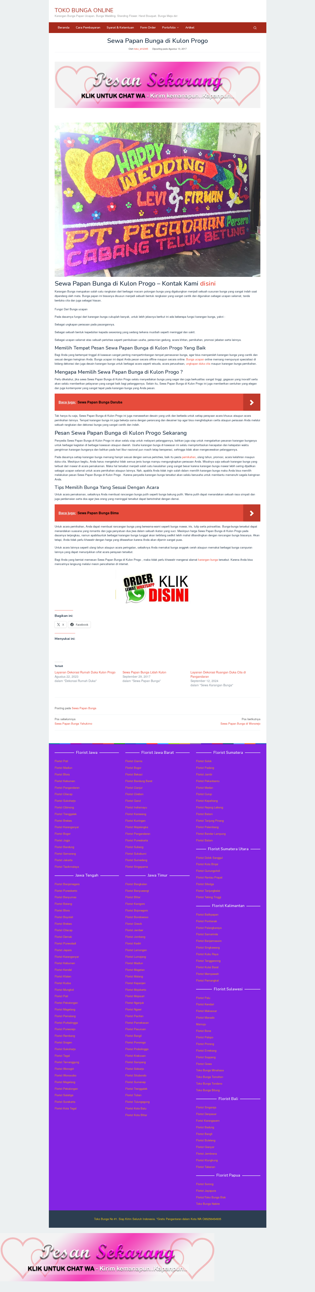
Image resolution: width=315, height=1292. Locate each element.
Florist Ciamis (133, 761)
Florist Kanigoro (135, 904)
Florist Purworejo (65, 1029)
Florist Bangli (204, 1134)
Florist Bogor (62, 834)
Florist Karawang (135, 814)
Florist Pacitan (134, 1016)
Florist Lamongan (136, 950)
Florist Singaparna (136, 867)
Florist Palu (203, 998)
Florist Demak (63, 937)
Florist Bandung (64, 847)
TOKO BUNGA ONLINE (84, 10)
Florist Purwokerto (66, 891)
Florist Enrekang (206, 1050)
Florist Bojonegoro (136, 910)
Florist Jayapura (206, 1191)
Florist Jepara (63, 950)
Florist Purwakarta (136, 840)
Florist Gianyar (205, 1147)
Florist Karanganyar (67, 827)
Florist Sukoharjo (65, 801)
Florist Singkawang (208, 947)
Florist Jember (134, 930)
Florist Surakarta (65, 1102)
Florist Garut (133, 801)
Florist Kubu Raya (207, 954)
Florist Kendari (205, 1004)
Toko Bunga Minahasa (210, 1070)
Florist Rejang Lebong (209, 807)
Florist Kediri (133, 943)
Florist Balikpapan (207, 914)
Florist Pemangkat (207, 980)
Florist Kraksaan (135, 1056)
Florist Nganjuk (134, 1003)
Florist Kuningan (135, 820)
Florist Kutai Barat (207, 967)
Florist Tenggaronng (208, 961)
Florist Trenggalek (66, 814)
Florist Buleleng (205, 1140)
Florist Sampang (135, 1062)
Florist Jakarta (63, 860)
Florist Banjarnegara (67, 884)
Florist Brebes (63, 820)
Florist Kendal (63, 970)
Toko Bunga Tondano (209, 1083)
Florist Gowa (204, 1064)
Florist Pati (61, 761)
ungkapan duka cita (198, 363)
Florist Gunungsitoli (208, 871)
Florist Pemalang (65, 1016)
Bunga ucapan (195, 359)
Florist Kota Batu (135, 1108)
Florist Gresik (133, 924)
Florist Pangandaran (67, 787)
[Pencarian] (255, 27)
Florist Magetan (135, 970)
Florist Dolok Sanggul (209, 858)
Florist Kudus (63, 983)
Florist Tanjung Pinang (210, 820)
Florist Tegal (62, 1056)
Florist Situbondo (135, 1075)
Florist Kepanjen (135, 983)
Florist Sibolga (205, 884)
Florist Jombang (135, 937)
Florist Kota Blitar (136, 1115)
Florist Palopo (204, 1037)
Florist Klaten (63, 976)
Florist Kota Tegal (65, 1108)
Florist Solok (204, 761)
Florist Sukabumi (135, 853)
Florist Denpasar (206, 1114)
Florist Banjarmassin (209, 941)
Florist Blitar (132, 897)
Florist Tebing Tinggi (208, 897)
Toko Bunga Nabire (208, 1204)
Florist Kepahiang (207, 801)
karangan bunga (208, 560)
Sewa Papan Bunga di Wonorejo (240, 721)
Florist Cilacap (63, 794)
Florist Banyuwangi (137, 891)
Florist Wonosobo (65, 1075)
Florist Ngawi (133, 1009)
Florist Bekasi (133, 774)
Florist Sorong (204, 1184)
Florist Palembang (207, 827)
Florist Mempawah (207, 974)
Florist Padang (205, 768)
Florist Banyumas (65, 897)
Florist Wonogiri (64, 1069)
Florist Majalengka (136, 827)
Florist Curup (204, 794)
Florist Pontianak (206, 921)
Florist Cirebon (134, 794)
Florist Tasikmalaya (67, 867)
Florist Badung (205, 1127)
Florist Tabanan (205, 1167)
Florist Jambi (204, 774)
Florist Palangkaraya (209, 928)
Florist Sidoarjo (134, 1069)
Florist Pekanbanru (207, 781)
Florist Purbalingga (66, 1023)
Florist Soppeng (206, 1057)
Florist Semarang (65, 853)
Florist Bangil (133, 1036)
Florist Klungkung (207, 1160)
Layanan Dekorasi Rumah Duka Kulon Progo (85, 672)
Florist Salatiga (64, 1095)
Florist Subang (134, 847)
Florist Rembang (65, 1036)
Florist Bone (203, 1031)
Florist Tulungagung (137, 1102)
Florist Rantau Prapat (209, 877)
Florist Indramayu (136, 807)
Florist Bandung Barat (138, 781)
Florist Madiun (63, 768)
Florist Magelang (65, 1009)
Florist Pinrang (205, 1044)
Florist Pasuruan (135, 1029)
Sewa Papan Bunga (84, 708)
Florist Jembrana (206, 1153)
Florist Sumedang (136, 860)
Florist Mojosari (134, 996)
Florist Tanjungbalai (208, 891)
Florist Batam (204, 814)
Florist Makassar (206, 1011)
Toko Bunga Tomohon (209, 1077)
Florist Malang (134, 976)
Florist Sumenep (135, 1082)
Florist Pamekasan (137, 1023)
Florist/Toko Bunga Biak (211, 1197)
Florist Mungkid (64, 990)
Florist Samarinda (207, 934)
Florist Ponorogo (135, 1042)
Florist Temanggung (67, 1062)
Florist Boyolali (64, 917)
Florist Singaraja (206, 1107)
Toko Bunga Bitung (208, 1090)
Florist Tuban (133, 1095)
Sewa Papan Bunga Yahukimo (73, 721)
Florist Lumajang (135, 957)
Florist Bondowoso (136, 917)
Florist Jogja (62, 840)
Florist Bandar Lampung (211, 834)
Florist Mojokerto (135, 990)
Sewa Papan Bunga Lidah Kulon (144, 672)
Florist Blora (62, 774)
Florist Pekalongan (66, 1003)
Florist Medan (204, 787)
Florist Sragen (63, 1042)
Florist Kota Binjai (207, 864)
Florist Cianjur (133, 787)
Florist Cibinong (64, 807)
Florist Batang (63, 904)
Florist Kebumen (65, 781)
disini (208, 283)
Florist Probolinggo (136, 1049)
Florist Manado (205, 1017)
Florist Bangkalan (136, 884)
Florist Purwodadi (65, 943)
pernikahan (189, 457)
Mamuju (201, 1024)
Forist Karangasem (208, 1120)
